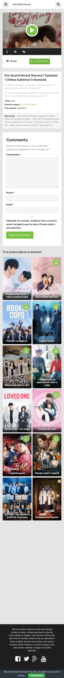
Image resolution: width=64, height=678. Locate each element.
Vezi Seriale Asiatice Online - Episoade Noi (32, 125)
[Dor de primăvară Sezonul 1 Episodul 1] (32, 30)
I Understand (36, 675)
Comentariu (14, 154)
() (24, 51)
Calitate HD (41, 61)
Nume (10, 192)
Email (10, 204)
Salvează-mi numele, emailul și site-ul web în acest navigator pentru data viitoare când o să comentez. (31, 224)
